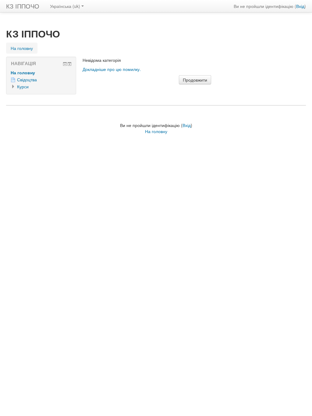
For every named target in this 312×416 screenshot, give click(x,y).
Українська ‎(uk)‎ (65, 6)
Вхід (300, 6)
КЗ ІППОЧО (22, 6)
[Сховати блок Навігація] (65, 64)
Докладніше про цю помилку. (112, 69)
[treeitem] (41, 72)
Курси (23, 86)
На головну (23, 72)
